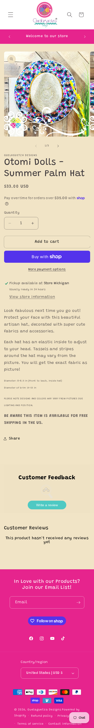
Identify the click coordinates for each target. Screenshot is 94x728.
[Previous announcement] (9, 36)
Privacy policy (69, 716)
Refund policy (42, 716)
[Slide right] (58, 146)
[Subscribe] (78, 602)
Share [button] (14, 438)
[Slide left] (36, 146)
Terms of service (30, 723)
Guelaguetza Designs (44, 709)
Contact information (65, 723)
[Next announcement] (85, 36)
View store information (32, 297)
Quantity (12, 213)
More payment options (47, 269)
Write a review (47, 505)
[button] (10, 14)
